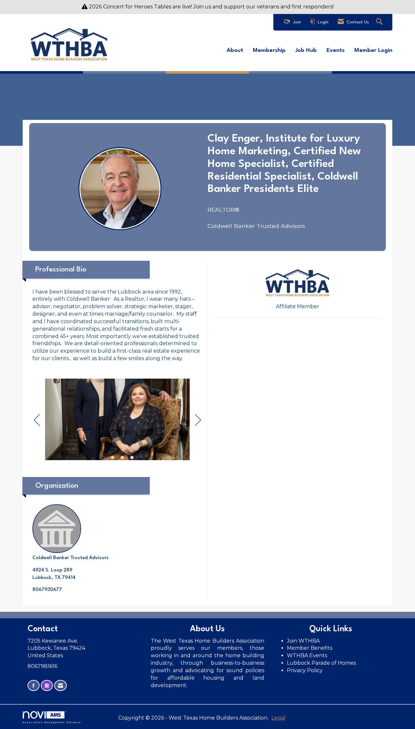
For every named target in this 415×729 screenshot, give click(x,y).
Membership (269, 50)
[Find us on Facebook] (34, 685)
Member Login (373, 50)
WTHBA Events (307, 655)
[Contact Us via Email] (60, 685)
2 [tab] (112, 457)
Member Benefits (309, 648)
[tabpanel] (117, 420)
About (235, 50)
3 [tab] (122, 457)
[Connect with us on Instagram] (47, 685)
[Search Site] (380, 22)
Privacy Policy (305, 670)
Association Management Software (52, 722)
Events (335, 50)
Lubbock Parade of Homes (321, 663)
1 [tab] (102, 457)
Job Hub (306, 50)
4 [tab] (132, 457)
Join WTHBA (303, 641)
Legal (278, 718)
